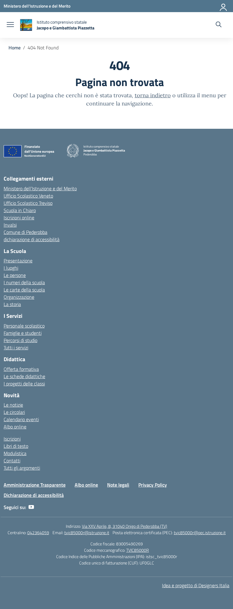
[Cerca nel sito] (218, 25)
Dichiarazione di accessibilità (34, 495)
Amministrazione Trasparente (35, 484)
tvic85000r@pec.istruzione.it (200, 532)
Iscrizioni (12, 438)
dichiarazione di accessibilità (31, 239)
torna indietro (153, 95)
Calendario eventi (21, 419)
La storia (12, 304)
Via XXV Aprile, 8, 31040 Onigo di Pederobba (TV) (124, 526)
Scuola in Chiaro (20, 210)
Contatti (12, 460)
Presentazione (18, 260)
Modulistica (15, 453)
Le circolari (14, 412)
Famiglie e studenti (23, 333)
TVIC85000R (137, 550)
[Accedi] (223, 6)
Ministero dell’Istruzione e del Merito (40, 188)
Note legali (118, 484)
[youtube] (31, 507)
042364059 (38, 532)
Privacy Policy (152, 484)
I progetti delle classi (24, 383)
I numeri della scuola (24, 282)
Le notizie (13, 404)
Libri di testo (16, 446)
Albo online (15, 426)
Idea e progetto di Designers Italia (195, 585)
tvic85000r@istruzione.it (86, 532)
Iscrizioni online (19, 217)
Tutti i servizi (16, 347)
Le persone (15, 275)
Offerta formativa (21, 369)
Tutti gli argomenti (22, 467)
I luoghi (11, 267)
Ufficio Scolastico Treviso (28, 203)
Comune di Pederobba (25, 232)
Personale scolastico (24, 325)
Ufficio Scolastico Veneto (28, 195)
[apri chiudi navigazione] (10, 25)
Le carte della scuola (24, 289)
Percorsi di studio (20, 340)
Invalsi (10, 224)
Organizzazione (19, 297)
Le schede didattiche (24, 376)
